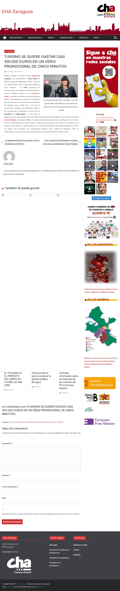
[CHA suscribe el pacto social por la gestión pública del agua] (41, 195)
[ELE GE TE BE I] (89, 143)
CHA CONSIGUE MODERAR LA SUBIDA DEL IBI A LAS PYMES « (37, 422)
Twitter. (76, 550)
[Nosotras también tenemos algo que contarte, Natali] (89, 131)
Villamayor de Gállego (99, 292)
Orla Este (87, 364)
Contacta (83, 37)
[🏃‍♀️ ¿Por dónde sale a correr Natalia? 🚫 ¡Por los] (101, 131)
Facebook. (77, 555)
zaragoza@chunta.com (10, 552)
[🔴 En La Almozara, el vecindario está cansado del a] (101, 165)
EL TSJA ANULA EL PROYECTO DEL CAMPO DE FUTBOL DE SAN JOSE (13, 379)
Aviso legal (53, 545)
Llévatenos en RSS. (80, 545)
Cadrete (87, 289)
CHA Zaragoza (17, 11)
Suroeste (99, 361)
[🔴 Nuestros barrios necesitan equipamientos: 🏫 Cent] (112, 143)
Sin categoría (9, 51)
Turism (33, 76)
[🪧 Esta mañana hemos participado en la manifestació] (89, 165)
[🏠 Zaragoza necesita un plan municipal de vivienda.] (89, 177)
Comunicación (66, 37)
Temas (50, 37)
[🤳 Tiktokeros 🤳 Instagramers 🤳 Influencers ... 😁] (101, 143)
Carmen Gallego (10, 120)
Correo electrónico (10, 487)
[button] (23, 37)
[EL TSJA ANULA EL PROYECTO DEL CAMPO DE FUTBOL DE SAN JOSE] (14, 195)
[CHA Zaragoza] (5, 37)
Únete (96, 37)
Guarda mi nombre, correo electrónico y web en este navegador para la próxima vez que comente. (40, 514)
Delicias (87, 358)
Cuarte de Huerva (98, 289)
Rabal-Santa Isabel (99, 364)
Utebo (87, 292)
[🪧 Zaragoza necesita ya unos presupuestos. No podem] (101, 189)
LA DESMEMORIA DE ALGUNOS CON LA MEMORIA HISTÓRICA (22, 142)
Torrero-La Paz (106, 358)
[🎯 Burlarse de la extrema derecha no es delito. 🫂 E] (89, 154)
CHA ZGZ (19, 71)
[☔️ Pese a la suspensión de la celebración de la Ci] (101, 177)
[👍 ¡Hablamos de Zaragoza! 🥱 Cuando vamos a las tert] (112, 131)
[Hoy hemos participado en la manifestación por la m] (112, 177)
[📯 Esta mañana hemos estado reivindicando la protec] (112, 165)
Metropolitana (109, 361)
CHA (6, 76)
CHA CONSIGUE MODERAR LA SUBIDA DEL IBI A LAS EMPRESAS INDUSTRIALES (60, 142)
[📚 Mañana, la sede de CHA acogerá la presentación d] (101, 154)
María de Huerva (112, 289)
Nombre (6, 475)
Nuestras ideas (34, 37)
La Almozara (95, 358)
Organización (15, 37)
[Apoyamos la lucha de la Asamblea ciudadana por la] (112, 154)
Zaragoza (111, 292)
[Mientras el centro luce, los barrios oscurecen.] (89, 189)
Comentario (7, 443)
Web (4, 498)
